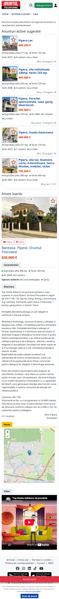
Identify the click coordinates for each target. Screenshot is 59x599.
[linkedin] (29, 568)
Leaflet (27, 482)
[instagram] (23, 568)
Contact (41, 563)
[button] (29, 453)
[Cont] (55, 5)
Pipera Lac (26, 40)
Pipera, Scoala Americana (36, 132)
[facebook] (17, 568)
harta (21, 241)
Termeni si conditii (41, 559)
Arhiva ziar (23, 559)
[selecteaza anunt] (13, 39)
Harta (7, 424)
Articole (11, 559)
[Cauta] (31, 5)
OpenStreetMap (39, 482)
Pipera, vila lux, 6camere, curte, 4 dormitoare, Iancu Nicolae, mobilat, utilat (36, 163)
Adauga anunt (43, 5)
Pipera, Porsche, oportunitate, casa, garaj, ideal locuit (36, 102)
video (9, 241)
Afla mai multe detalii (33, 591)
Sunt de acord (29, 595)
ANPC (51, 563)
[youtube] (41, 568)
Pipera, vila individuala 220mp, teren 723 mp (34, 71)
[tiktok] (35, 568)
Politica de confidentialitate (19, 563)
